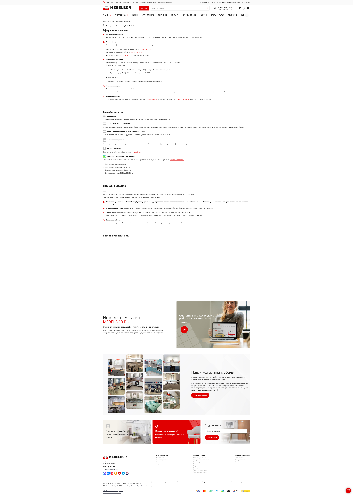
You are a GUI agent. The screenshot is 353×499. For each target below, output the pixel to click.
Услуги (158, 464)
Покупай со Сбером (177, 160)
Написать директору (200, 472)
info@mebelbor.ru (183, 99)
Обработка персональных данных (113, 491)
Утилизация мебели (200, 458)
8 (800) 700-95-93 (127, 55)
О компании (160, 458)
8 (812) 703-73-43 (225, 7)
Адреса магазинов (200, 395)
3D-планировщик (151, 99)
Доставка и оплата (139, 2)
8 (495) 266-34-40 (136, 52)
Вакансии (238, 462)
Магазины (127, 2)
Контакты (159, 466)
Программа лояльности (201, 460)
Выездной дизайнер (165, 2)
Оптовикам (246, 2)
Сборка (195, 468)
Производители (161, 460)
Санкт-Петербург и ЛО (113, 2)
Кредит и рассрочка (218, 2)
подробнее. (137, 152)
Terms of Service (145, 486)
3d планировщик (199, 462)
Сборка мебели (205, 2)
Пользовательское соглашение (112, 493)
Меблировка (151, 2)
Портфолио (160, 462)
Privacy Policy (135, 486)
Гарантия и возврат (234, 2)
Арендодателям (240, 460)
